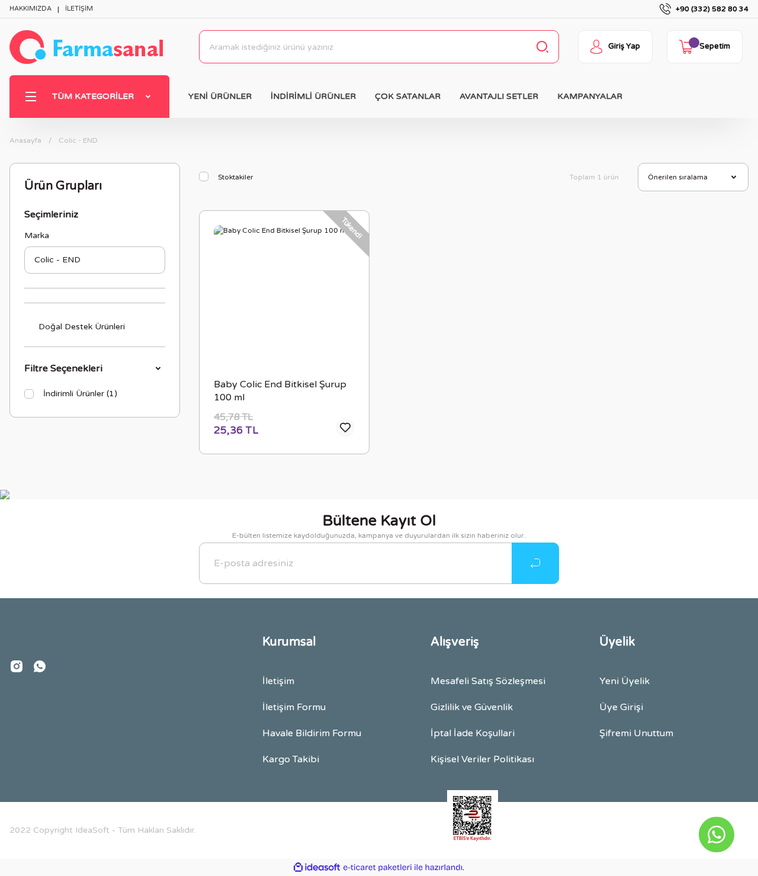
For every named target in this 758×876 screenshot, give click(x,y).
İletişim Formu (294, 707)
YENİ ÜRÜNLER (220, 96)
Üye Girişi (621, 707)
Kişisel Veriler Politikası (482, 759)
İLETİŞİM (79, 8)
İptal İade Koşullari (473, 733)
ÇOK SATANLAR (408, 96)
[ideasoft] (317, 867)
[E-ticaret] (377, 867)
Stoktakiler (235, 177)
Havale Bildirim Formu (311, 733)
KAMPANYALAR (589, 96)
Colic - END (78, 140)
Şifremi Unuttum (636, 733)
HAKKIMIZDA (30, 8)
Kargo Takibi (290, 759)
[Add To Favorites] (345, 427)
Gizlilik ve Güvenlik (472, 707)
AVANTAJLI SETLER (499, 96)
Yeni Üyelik (624, 681)
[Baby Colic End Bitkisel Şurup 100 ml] (284, 295)
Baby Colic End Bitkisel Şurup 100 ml (280, 390)
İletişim (278, 681)
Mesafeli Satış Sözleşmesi (488, 681)
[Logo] (86, 47)
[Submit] (535, 563)
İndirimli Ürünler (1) (80, 394)
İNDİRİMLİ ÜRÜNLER (313, 96)
